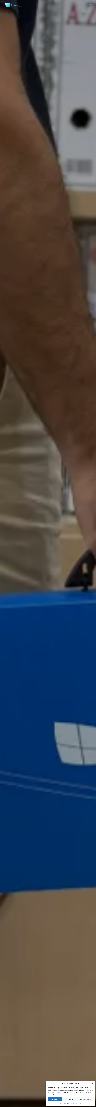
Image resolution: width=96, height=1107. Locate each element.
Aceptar (55, 1099)
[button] (92, 1083)
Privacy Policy (71, 1103)
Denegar (70, 1099)
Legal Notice (78, 1103)
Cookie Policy (62, 1103)
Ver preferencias (86, 1099)
